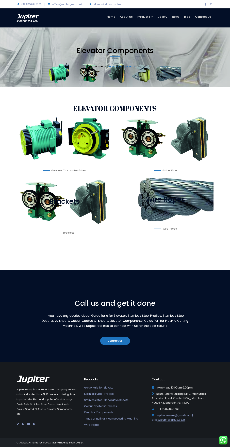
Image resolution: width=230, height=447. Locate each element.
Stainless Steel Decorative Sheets (106, 400)
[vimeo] (34, 424)
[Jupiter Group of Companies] (28, 18)
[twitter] (18, 424)
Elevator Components (98, 412)
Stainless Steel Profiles (99, 394)
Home (99, 66)
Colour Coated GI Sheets (100, 406)
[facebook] (23, 424)
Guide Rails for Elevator (99, 388)
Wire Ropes (91, 425)
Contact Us (115, 340)
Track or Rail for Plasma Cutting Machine (111, 419)
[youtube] (28, 424)
